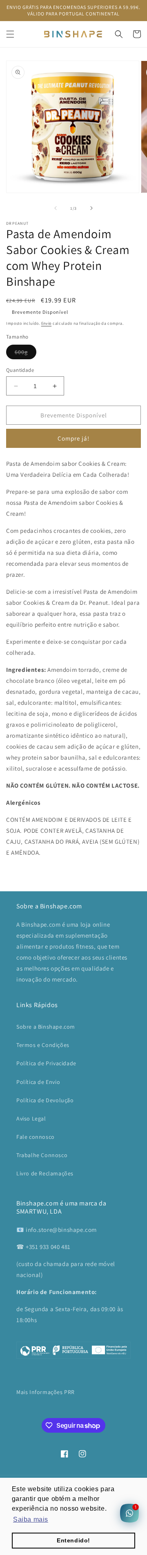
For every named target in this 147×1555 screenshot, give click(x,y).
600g (25, 353)
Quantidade (20, 370)
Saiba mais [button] (30, 1519)
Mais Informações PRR (45, 1392)
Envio (46, 323)
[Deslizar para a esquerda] (56, 208)
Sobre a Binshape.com (45, 1026)
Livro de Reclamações (45, 1173)
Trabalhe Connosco (41, 1155)
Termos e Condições (42, 1045)
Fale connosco (35, 1136)
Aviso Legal (31, 1118)
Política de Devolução (45, 1100)
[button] (10, 34)
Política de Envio (38, 1082)
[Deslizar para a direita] (91, 208)
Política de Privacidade (46, 1063)
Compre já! (73, 438)
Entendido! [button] (73, 1540)
